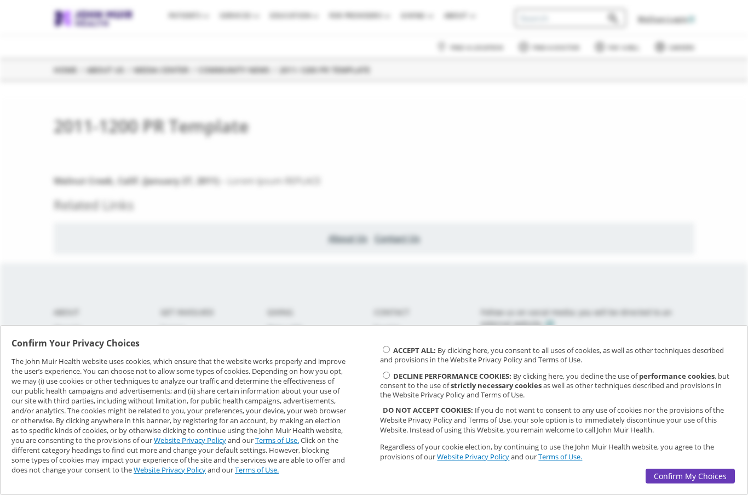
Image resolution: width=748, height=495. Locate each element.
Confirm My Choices (690, 476)
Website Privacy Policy (190, 440)
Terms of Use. (277, 440)
